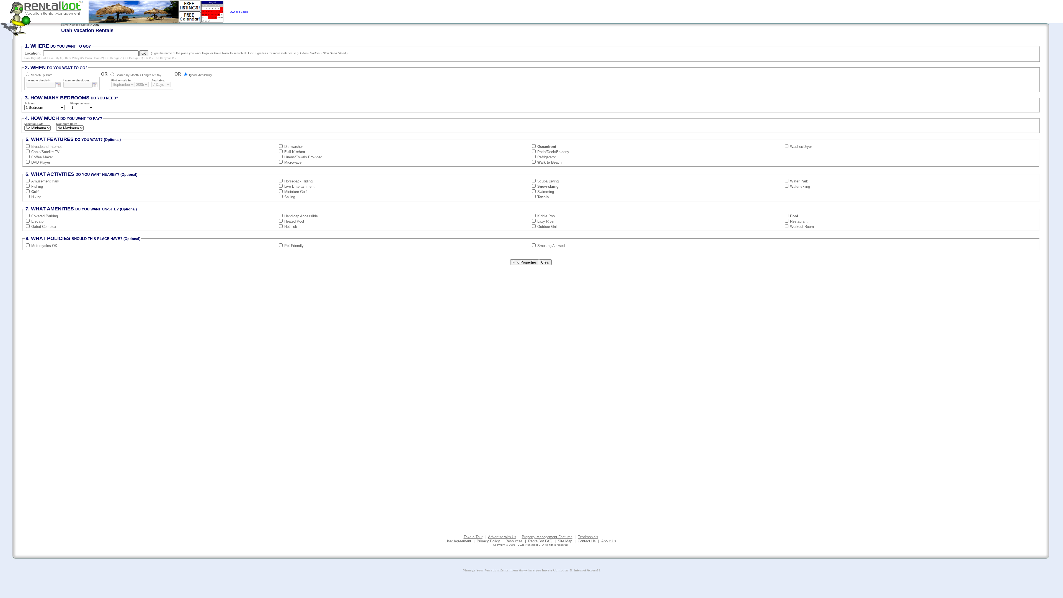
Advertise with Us (502, 537)
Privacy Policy (488, 541)
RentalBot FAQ (540, 541)
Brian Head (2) (94, 58)
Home (65, 24)
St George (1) (134, 58)
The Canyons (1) (165, 58)
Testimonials (588, 537)
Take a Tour (473, 537)
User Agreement (458, 541)
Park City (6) (32, 58)
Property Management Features (547, 537)
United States (80, 24)
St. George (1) (114, 58)
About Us (608, 541)
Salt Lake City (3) (52, 58)
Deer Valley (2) (74, 58)
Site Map (565, 541)
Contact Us (587, 541)
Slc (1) (149, 58)
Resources (514, 541)
